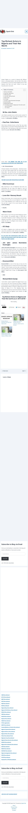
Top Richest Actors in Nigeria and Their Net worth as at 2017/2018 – (15, 105)
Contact (14, 810)
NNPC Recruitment (5, 725)
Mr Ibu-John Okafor (8, 91)
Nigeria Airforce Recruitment (8, 731)
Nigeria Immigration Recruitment (9, 753)
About (14, 805)
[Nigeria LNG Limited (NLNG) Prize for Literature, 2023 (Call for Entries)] (18, 317)
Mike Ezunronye (7, 94)
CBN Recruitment (5, 695)
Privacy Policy (14, 807)
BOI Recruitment (5, 705)
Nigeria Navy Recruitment (7, 708)
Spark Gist (10, 31)
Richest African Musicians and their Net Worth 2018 (6, 322)
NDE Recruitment (5, 703)
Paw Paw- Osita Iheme (8, 93)
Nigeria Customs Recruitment (8, 729)
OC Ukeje (6, 99)
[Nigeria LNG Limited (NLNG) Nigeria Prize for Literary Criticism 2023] (6, 330)
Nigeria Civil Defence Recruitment (9, 710)
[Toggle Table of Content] (23, 90)
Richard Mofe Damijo (8, 103)
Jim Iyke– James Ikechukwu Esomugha (12, 100)
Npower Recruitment (6, 718)
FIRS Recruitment (5, 714)
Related (8, 107)
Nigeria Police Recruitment (7, 733)
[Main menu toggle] (26, 31)
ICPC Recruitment (5, 701)
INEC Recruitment (5, 699)
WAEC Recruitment (5, 720)
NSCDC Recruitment (6, 742)
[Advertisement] (14, 14)
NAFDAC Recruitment (6, 751)
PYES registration (5, 723)
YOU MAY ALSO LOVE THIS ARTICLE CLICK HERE (12, 179)
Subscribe (5, 558)
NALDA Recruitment (6, 716)
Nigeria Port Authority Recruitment (9, 744)
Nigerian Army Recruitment (7, 738)
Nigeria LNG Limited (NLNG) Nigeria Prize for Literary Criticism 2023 (6, 335)
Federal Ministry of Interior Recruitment (10, 727)
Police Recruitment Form (7, 735)
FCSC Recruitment (5, 757)
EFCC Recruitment (5, 697)
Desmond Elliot (7, 102)
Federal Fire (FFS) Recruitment (8, 759)
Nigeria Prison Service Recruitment (9, 740)
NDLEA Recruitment (6, 712)
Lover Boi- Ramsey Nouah (9, 96)
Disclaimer (14, 808)
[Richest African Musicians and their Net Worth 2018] (6, 317)
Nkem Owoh (6, 97)
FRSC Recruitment (5, 755)
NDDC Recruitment (5, 748)
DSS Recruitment (5, 746)
